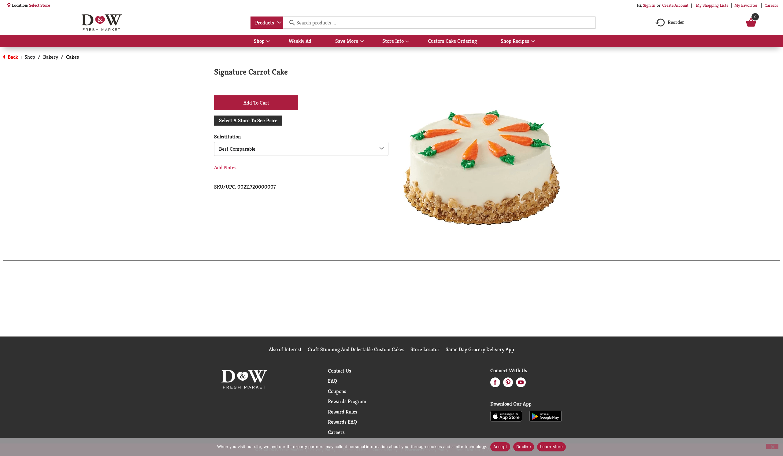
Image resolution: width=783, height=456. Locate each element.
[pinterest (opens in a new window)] (508, 384)
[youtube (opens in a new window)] (521, 384)
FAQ (332, 380)
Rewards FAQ (342, 421)
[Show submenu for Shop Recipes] (533, 41)
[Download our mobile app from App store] (506, 415)
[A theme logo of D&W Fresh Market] (101, 22)
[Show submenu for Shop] (268, 41)
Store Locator (425, 349)
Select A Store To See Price (248, 120)
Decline (523, 446)
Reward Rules (342, 411)
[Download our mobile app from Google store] (545, 415)
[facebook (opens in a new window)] (495, 384)
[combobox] (266, 23)
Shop (29, 56)
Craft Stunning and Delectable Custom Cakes (356, 349)
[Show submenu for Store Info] (407, 41)
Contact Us (339, 370)
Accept (500, 446)
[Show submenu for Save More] (362, 41)
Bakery (50, 56)
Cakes (72, 56)
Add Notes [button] (225, 167)
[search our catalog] (290, 23)
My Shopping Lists (712, 5)
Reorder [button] (676, 22)
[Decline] (772, 446)
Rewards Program (347, 401)
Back (12, 56)
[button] (256, 102)
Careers (771, 5)
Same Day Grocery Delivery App (480, 349)
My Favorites (746, 5)
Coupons (337, 391)
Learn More (551, 446)
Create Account (675, 5)
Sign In (649, 5)
